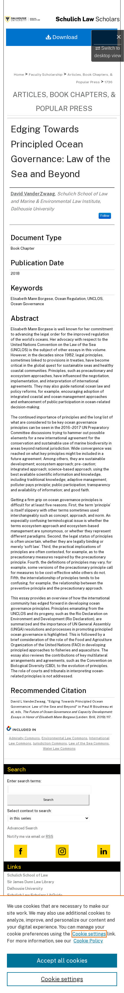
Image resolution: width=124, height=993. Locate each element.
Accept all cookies (62, 960)
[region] (62, 944)
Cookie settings (89, 934)
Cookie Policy (88, 941)
